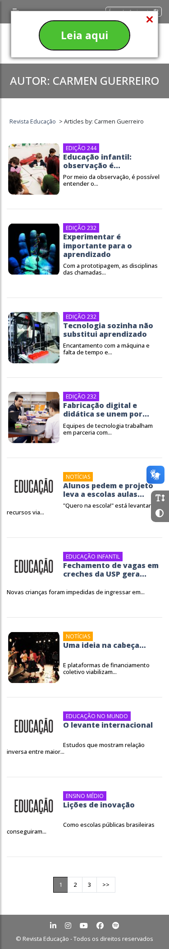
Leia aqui (84, 35)
